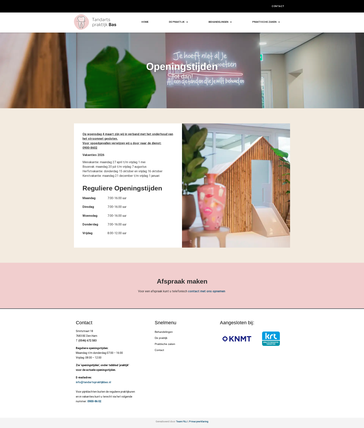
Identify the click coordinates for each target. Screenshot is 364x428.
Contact (278, 6)
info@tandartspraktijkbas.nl (93, 382)
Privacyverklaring (198, 421)
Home (144, 21)
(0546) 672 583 (87, 340)
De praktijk (176, 21)
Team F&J (181, 421)
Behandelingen (218, 21)
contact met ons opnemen (206, 291)
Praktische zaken (165, 343)
